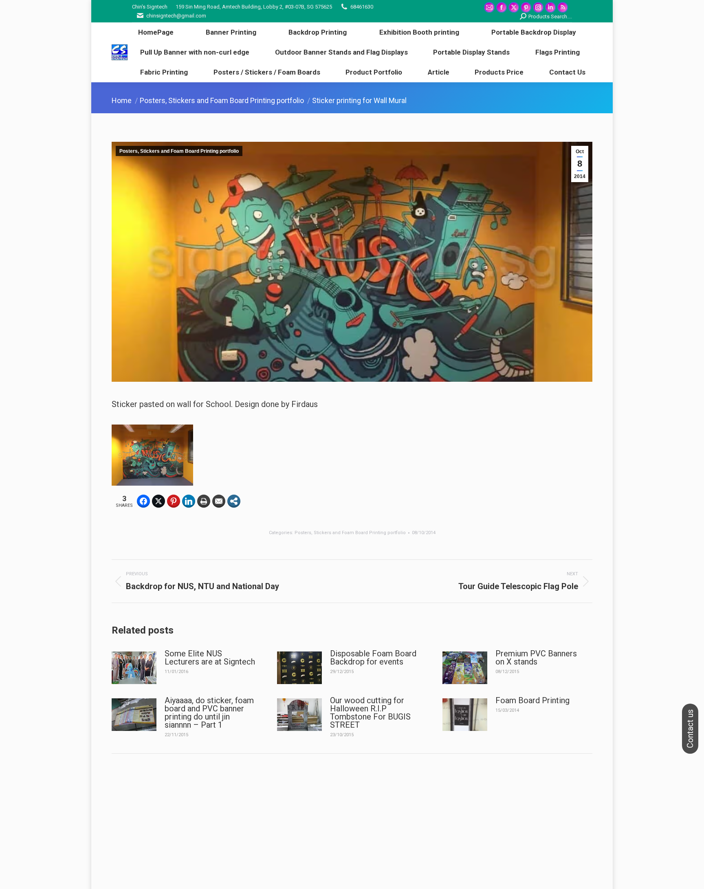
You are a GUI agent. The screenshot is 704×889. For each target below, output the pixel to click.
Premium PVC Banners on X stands (536, 657)
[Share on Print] (203, 501)
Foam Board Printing (532, 700)
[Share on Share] (233, 501)
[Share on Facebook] (143, 501)
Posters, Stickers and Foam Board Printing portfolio (179, 151)
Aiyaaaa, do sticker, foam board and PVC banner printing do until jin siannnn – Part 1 (209, 712)
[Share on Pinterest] (173, 501)
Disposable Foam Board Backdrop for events (373, 657)
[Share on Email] (218, 501)
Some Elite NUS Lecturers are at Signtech (210, 657)
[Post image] (134, 667)
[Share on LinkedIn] (188, 501)
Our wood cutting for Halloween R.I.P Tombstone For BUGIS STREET (370, 712)
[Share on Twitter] (158, 501)
